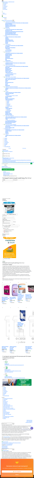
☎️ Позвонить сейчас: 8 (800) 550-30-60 (17, 247)
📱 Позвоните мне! (17, 245)
